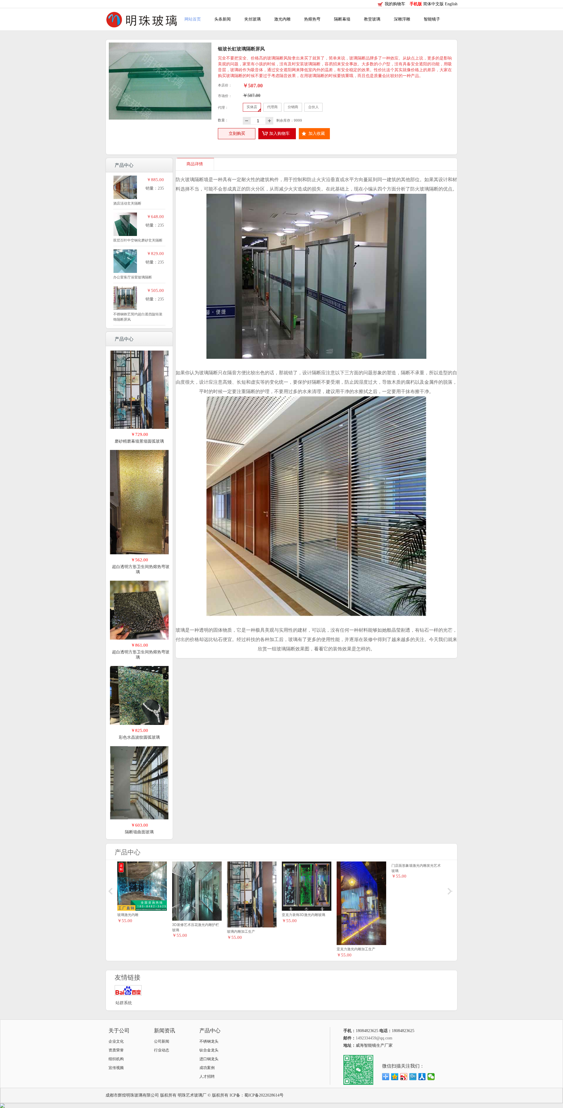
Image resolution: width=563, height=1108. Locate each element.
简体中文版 (434, 4)
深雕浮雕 (402, 19)
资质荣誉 (116, 1050)
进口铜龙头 (208, 1059)
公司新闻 (161, 1041)
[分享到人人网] (422, 1076)
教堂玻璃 (372, 19)
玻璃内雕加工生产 (241, 931)
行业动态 (161, 1050)
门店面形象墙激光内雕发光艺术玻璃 (416, 917)
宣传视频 (116, 1067)
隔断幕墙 (342, 19)
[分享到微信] (431, 1076)
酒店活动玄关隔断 (127, 203)
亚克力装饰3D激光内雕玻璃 (303, 915)
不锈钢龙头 (208, 1041)
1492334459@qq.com (374, 1038)
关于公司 (119, 1031)
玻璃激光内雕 (127, 915)
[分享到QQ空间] (394, 1076)
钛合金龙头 (208, 1050)
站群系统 (124, 1003)
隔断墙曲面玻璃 (139, 832)
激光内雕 (282, 19)
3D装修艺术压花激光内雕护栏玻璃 (195, 927)
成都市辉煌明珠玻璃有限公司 (132, 1095)
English (451, 4)
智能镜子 (432, 19)
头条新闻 (222, 19)
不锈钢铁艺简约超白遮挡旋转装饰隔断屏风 (137, 317)
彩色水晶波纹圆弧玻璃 (139, 737)
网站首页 (192, 19)
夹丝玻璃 (252, 19)
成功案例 (207, 1067)
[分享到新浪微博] (404, 1076)
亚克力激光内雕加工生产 (356, 949)
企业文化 (116, 1041)
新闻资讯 (164, 1031)
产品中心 (210, 1031)
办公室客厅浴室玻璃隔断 (132, 277)
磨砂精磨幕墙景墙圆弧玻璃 (139, 441)
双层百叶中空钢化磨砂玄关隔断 (137, 240)
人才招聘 (207, 1076)
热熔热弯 (312, 19)
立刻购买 (237, 133)
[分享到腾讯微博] (413, 1076)
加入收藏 (316, 133)
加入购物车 (279, 133)
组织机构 (116, 1059)
